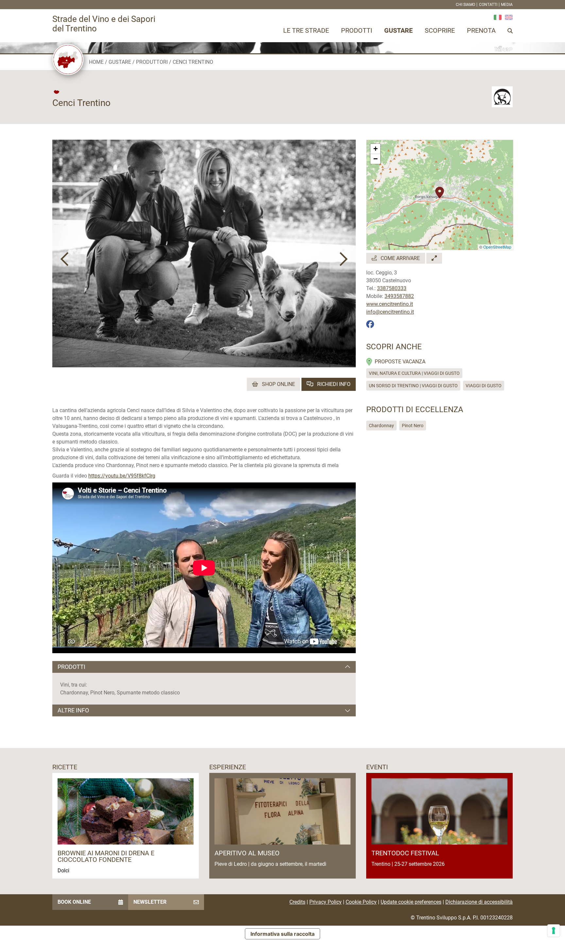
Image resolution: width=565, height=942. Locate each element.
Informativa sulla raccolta (282, 934)
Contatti (488, 4)
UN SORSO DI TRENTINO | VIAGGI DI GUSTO (413, 385)
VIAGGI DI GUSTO (484, 385)
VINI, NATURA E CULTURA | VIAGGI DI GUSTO (414, 373)
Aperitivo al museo (247, 853)
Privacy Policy (325, 902)
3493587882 (399, 296)
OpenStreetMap (497, 247)
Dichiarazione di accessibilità (479, 902)
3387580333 (391, 288)
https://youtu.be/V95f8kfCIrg (121, 476)
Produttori (152, 62)
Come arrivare (399, 258)
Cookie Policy (361, 902)
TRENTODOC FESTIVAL (405, 853)
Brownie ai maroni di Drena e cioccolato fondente (106, 856)
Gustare (398, 30)
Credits (297, 902)
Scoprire (440, 30)
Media (507, 4)
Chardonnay (381, 425)
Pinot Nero (412, 425)
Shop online (278, 384)
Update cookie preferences (411, 902)
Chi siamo (465, 4)
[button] (65, 259)
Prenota (481, 30)
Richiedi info (333, 384)
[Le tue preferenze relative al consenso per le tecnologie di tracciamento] (553, 930)
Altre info (73, 710)
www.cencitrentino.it (389, 304)
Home (96, 62)
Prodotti (356, 30)
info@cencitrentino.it (390, 312)
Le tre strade (306, 30)
